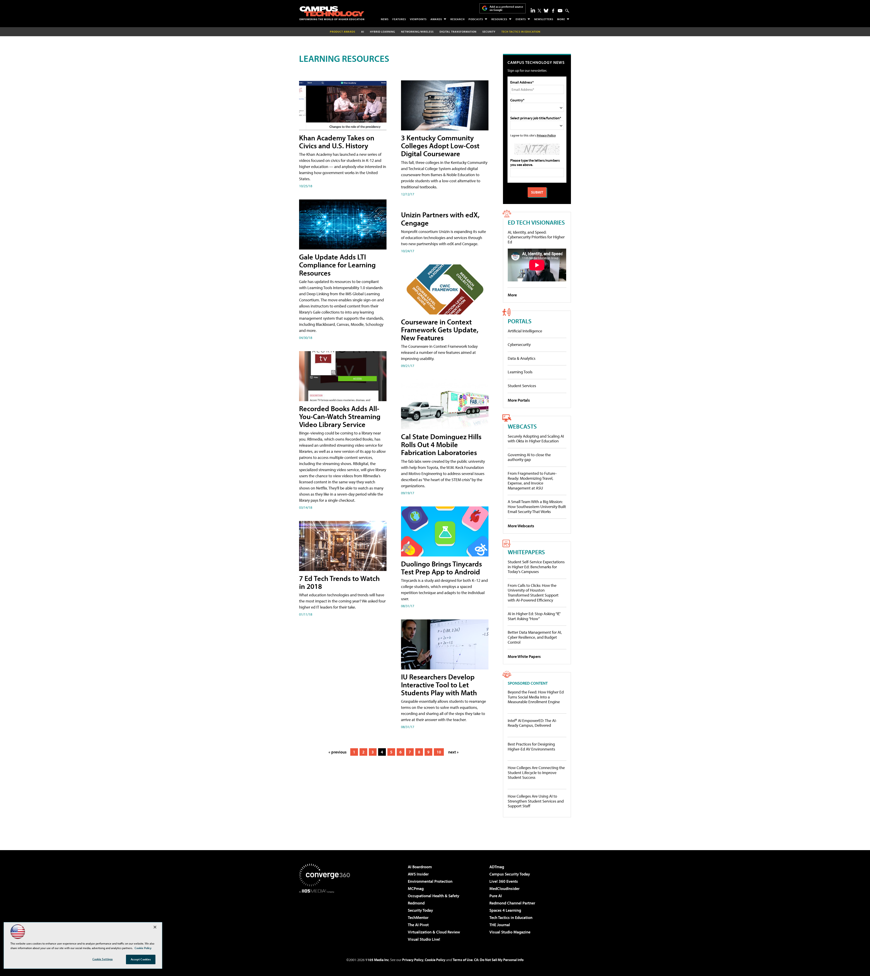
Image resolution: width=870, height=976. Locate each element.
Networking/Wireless (417, 31)
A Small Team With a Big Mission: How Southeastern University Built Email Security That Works (537, 506)
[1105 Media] (326, 916)
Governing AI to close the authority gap (529, 457)
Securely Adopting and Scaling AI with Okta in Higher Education (536, 439)
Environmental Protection (430, 881)
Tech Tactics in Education (510, 917)
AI (362, 31)
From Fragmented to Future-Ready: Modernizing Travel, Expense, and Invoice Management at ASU (532, 481)
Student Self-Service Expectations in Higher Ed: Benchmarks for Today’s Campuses (536, 566)
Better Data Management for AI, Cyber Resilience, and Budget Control (535, 637)
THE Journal (499, 924)
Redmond (416, 903)
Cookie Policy (435, 959)
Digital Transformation (458, 31)
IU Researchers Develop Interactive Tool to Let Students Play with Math (439, 684)
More (561, 19)
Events (521, 19)
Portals (520, 321)
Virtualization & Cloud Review (434, 932)
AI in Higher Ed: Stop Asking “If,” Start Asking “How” (534, 616)
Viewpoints (418, 19)
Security (488, 31)
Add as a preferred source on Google (506, 8)
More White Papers (524, 656)
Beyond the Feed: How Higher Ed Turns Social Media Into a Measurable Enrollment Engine (536, 697)
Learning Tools (520, 371)
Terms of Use (463, 959)
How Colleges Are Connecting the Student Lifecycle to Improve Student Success (536, 772)
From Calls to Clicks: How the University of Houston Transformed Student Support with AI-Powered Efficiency (533, 593)
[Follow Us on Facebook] (553, 11)
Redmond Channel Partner (512, 903)
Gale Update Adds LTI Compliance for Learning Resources (337, 264)
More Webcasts (521, 525)
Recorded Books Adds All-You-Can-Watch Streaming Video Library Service (339, 416)
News (385, 19)
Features (399, 19)
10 (439, 752)
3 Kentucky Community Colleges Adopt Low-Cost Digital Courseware (440, 145)
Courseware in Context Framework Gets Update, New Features (439, 329)
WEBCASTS (522, 426)
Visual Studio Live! (424, 939)
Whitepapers (526, 552)
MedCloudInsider (504, 888)
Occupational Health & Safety (433, 895)
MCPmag (416, 888)
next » (453, 752)
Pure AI (495, 895)
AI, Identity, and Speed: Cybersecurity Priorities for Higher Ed (536, 237)
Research (457, 19)
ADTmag (496, 866)
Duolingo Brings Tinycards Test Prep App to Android (441, 567)
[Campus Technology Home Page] (332, 13)
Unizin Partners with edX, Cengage (440, 218)
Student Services (522, 385)
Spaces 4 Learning (505, 910)
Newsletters (543, 19)
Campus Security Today (509, 874)
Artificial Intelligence (525, 330)
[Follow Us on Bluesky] (546, 10)
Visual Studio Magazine (509, 932)
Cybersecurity (519, 344)
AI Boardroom (420, 866)
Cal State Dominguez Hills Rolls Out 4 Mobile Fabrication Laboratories (441, 444)
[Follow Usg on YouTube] (560, 10)
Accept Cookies (141, 959)
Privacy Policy (546, 135)
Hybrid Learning (382, 31)
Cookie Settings (102, 959)
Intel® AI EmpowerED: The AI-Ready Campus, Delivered (532, 723)
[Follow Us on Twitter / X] (539, 10)
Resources (499, 19)
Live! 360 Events (503, 881)
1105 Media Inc (377, 959)
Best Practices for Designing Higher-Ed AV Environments (531, 746)
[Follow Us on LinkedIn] (533, 10)
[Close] (155, 927)
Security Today (420, 910)
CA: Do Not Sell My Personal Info (499, 959)
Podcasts (476, 19)
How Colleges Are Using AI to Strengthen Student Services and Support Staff (536, 801)
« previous (338, 752)
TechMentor (418, 917)
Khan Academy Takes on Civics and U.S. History (336, 141)
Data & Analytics (521, 358)
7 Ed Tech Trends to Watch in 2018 (339, 582)
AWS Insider (418, 874)
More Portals (519, 400)
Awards (436, 19)
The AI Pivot (418, 924)
